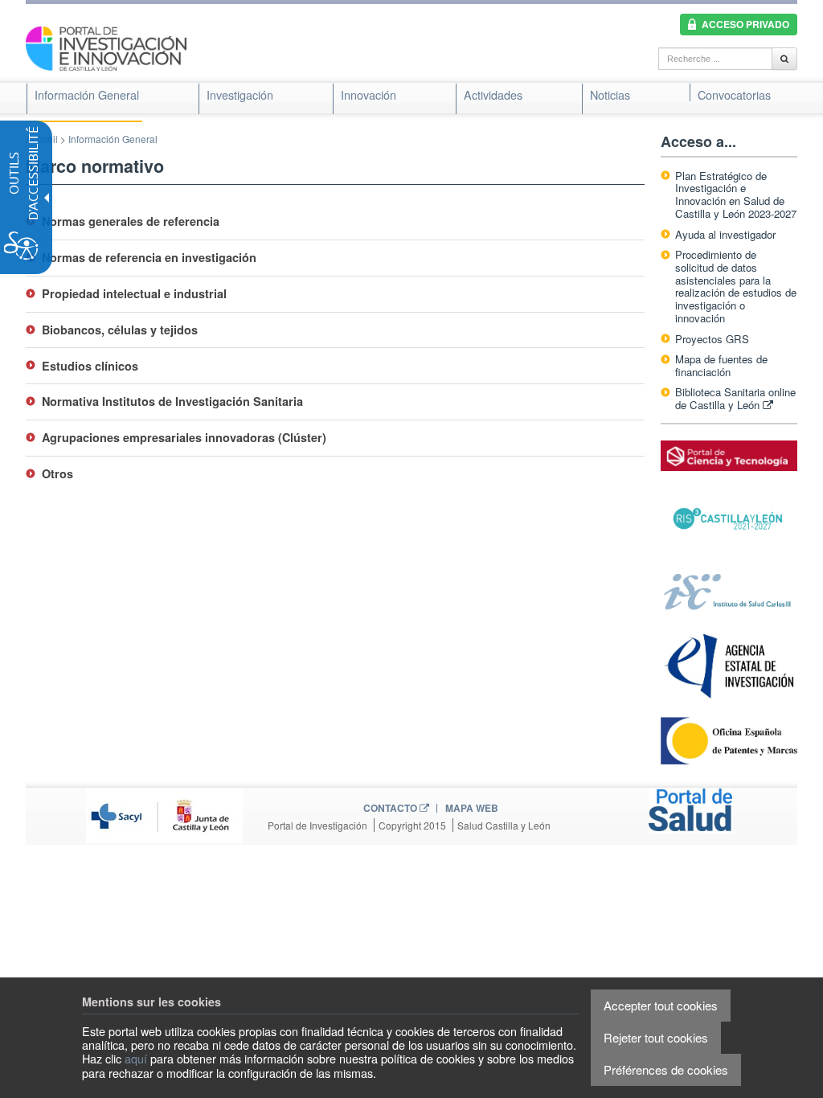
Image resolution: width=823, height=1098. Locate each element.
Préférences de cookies (666, 1069)
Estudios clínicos (90, 366)
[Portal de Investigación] (106, 47)
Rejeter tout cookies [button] (656, 1037)
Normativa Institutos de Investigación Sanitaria (172, 401)
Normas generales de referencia (130, 221)
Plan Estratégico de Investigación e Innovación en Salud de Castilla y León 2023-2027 (735, 195)
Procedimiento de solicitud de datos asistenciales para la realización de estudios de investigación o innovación (735, 286)
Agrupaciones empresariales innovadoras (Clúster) (184, 437)
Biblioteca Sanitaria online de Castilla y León (735, 398)
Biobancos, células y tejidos (120, 330)
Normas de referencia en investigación (149, 257)
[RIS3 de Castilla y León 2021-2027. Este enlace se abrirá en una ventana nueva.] (729, 519)
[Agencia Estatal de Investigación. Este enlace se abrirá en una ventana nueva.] (729, 665)
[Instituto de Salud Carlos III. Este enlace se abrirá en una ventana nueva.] (729, 590)
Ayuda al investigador (725, 234)
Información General (113, 138)
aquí (136, 1058)
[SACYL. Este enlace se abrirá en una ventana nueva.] (691, 809)
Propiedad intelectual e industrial (134, 293)
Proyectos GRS (712, 338)
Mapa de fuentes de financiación (721, 365)
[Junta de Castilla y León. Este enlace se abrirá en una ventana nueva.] (164, 814)
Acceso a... (698, 141)
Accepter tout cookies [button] (661, 1005)
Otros (57, 473)
